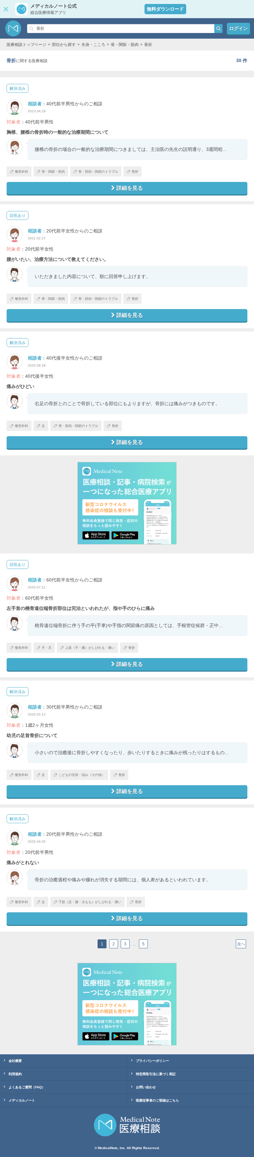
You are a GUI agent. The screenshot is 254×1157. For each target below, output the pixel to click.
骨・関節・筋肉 (53, 171)
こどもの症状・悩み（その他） (82, 775)
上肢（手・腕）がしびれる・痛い (90, 647)
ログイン (238, 28)
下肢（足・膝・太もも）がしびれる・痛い (90, 902)
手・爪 (47, 647)
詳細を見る (129, 188)
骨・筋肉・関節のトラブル (98, 171)
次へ (241, 944)
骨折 (135, 171)
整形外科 (21, 171)
